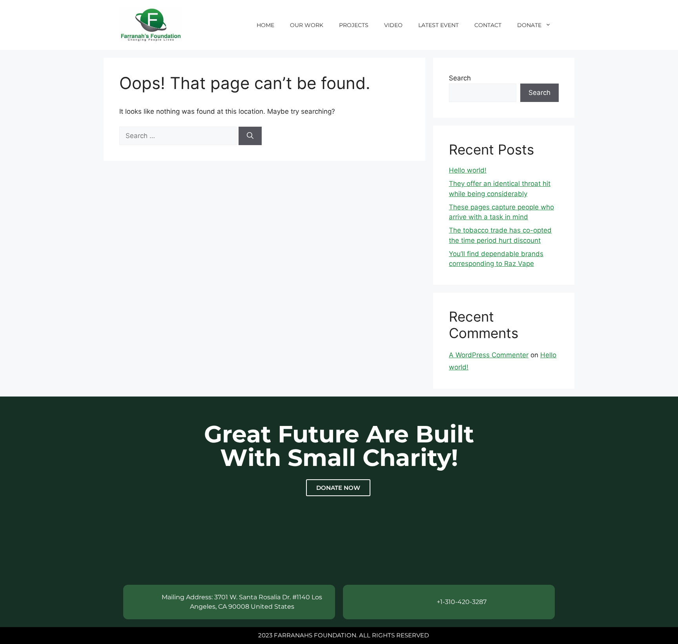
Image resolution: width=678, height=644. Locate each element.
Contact (487, 25)
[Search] (250, 136)
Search (460, 78)
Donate (529, 25)
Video (393, 25)
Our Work (306, 25)
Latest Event (438, 25)
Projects (353, 25)
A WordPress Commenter (489, 355)
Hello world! (468, 170)
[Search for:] (179, 136)
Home (265, 25)
